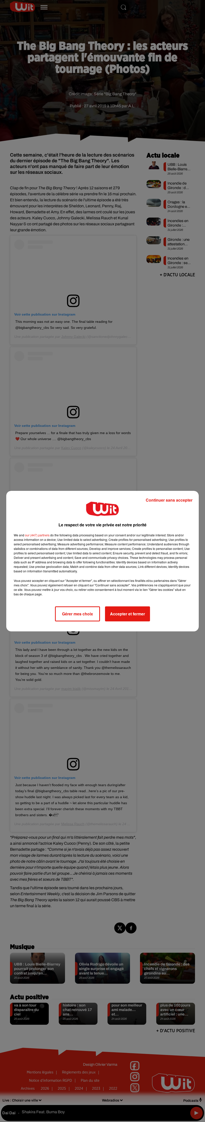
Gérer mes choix (77, 614)
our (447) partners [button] (37, 535)
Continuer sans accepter (169, 500)
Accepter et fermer (127, 614)
